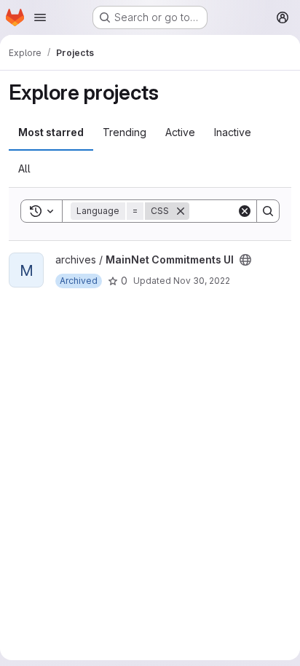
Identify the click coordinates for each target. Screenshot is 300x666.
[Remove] (180, 211)
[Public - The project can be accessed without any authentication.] (245, 260)
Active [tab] (180, 132)
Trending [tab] (124, 132)
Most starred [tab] (51, 132)
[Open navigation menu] (40, 17)
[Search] (268, 211)
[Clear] (244, 211)
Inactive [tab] (232, 132)
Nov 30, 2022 (201, 280)
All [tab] (24, 168)
